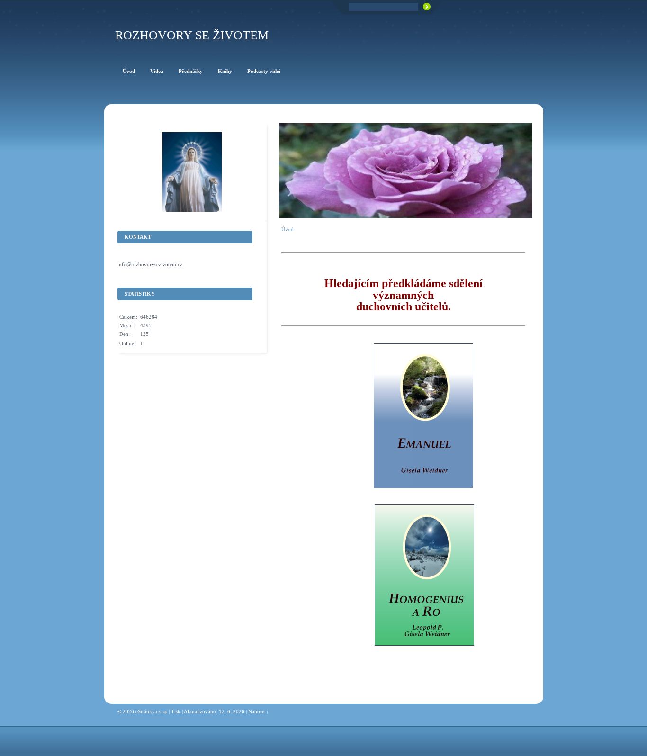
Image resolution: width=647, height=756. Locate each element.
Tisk (175, 711)
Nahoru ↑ (258, 711)
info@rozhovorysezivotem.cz (149, 264)
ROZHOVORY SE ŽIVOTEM (192, 35)
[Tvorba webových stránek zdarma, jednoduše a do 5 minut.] (165, 712)
